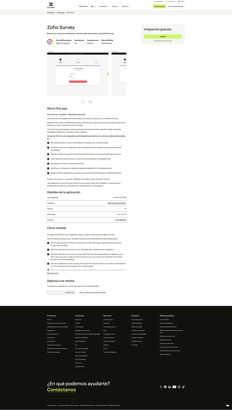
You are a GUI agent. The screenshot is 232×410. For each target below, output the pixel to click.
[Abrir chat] (228, 406)
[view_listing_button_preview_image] (78, 73)
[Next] (90, 101)
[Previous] (83, 101)
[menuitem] (181, 1)
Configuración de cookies (87, 405)
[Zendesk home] (51, 5)
